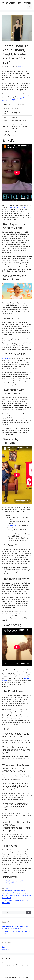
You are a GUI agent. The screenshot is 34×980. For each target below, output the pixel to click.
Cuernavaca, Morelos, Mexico (17, 207)
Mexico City (6, 358)
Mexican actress (14, 895)
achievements (9, 890)
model (22, 895)
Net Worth (8, 888)
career (23, 890)
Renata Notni (6, 898)
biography (17, 890)
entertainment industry (16, 893)
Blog (3, 947)
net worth (28, 895)
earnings (5, 893)
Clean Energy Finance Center (16, 3)
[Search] (28, 912)
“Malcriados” (12, 526)
